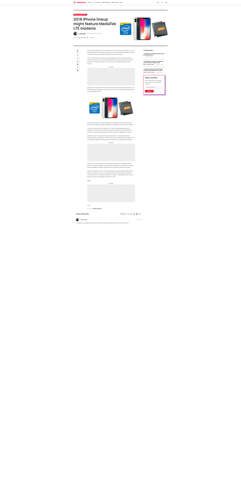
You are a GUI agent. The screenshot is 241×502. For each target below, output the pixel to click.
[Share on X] (79, 37)
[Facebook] (140, 220)
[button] (158, 3)
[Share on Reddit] (84, 37)
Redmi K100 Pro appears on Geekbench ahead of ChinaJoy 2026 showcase (153, 62)
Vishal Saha (82, 33)
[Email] (77, 64)
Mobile (76, 14)
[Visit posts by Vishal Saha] (77, 219)
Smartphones (83, 14)
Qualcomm (99, 208)
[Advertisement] (111, 76)
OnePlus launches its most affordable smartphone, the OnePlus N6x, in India (153, 69)
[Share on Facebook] (77, 55)
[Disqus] (108, 243)
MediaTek (95, 208)
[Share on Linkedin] (82, 37)
